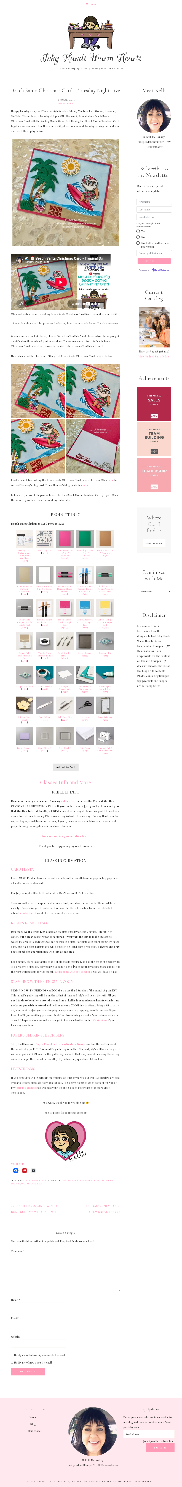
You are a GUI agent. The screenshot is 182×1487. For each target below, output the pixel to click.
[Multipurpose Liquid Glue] (105, 682)
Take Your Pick (65, 717)
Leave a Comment (65, 103)
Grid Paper (85, 748)
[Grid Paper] (85, 744)
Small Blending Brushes (65, 654)
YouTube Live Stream (31, 1183)
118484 (65, 750)
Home (33, 1417)
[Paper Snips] (85, 713)
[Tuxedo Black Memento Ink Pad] (44, 649)
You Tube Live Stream (35, 1180)
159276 (44, 591)
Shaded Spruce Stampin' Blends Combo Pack (105, 589)
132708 (44, 658)
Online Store (33, 1431)
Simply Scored (85, 653)
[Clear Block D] (44, 744)
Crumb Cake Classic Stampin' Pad (24, 655)
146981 (85, 558)
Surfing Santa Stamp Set (100, 1180)
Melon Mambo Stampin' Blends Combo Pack (64, 589)
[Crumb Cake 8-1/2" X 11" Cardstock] (24, 582)
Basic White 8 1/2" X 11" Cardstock (44, 587)
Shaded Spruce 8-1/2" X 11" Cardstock (85, 553)
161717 (105, 555)
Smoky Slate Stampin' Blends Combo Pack (24, 622)
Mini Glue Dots (45, 686)
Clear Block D (44, 748)
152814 (24, 689)
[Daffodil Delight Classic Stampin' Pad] (105, 616)
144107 (65, 720)
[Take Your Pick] (65, 713)
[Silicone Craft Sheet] (24, 713)
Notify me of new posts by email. (33, 1362)
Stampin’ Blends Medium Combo (44, 621)
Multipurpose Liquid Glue (105, 687)
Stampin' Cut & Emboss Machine (105, 749)
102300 (45, 720)
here (111, 480)
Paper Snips (85, 717)
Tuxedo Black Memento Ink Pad (45, 654)
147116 (24, 661)
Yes (143, 231)
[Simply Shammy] (24, 744)
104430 (65, 691)
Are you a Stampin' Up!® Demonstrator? (148, 225)
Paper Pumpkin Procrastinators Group (60, 1044)
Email (15, 1318)
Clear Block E (64, 748)
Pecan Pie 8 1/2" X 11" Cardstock (105, 551)
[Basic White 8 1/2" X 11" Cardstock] (44, 582)
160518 (65, 658)
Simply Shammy (24, 748)
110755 (105, 691)
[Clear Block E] (65, 744)
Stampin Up (82, 1180)
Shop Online (162, 356)
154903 (105, 594)
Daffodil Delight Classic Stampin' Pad (105, 622)
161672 (85, 594)
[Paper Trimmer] (105, 713)
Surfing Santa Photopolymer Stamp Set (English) (24, 554)
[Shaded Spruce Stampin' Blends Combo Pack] (105, 582)
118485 (44, 750)
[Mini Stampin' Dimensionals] (85, 682)
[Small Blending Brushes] (65, 649)
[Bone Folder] (44, 713)
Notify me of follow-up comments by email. (40, 1355)
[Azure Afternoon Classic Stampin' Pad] (85, 616)
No (143, 237)
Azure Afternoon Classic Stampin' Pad (85, 622)
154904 (24, 627)
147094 (105, 627)
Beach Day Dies (45, 550)
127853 (24, 722)
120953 (24, 594)
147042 (24, 750)
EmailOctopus (162, 270)
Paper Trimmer (105, 717)
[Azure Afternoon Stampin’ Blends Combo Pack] (85, 582)
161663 (85, 627)
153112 (64, 594)
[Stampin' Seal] (105, 649)
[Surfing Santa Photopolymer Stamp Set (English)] (24, 546)
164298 (24, 561)
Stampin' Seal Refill (24, 686)
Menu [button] (93, 4)
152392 (105, 720)
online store (68, 801)
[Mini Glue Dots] (44, 682)
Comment (18, 1251)
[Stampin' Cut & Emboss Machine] (105, 744)
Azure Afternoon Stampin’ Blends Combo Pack (85, 589)
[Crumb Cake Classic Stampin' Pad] (24, 649)
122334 (85, 655)
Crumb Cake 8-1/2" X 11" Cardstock (24, 589)
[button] (138, 231)
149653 (105, 753)
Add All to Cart (65, 767)
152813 (105, 655)
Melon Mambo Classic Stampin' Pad (65, 622)
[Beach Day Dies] (44, 546)
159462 (44, 625)
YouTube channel (26, 1087)
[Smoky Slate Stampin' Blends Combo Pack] (24, 616)
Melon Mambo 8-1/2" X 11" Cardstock (65, 553)
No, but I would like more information (155, 245)
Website (15, 1336)
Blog (33, 1424)
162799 (44, 553)
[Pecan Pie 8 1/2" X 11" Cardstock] (105, 546)
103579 (85, 720)
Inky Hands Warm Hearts (91, 40)
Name (15, 1300)
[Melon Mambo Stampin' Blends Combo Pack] (65, 582)
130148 (85, 750)
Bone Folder (44, 717)
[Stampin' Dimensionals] (65, 682)
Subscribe (160, 1448)
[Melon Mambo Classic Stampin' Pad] (65, 616)
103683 (44, 689)
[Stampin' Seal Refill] (24, 682)
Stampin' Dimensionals (65, 687)
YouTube (15, 1183)
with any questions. (73, 971)
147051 (65, 627)
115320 (65, 558)
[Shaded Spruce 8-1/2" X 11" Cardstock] (85, 546)
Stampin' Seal (105, 653)
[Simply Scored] (85, 649)
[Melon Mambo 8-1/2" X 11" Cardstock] (65, 546)
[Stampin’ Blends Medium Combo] (44, 616)
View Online (146, 356)
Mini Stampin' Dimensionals (85, 687)
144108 (85, 691)
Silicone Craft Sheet (24, 718)
